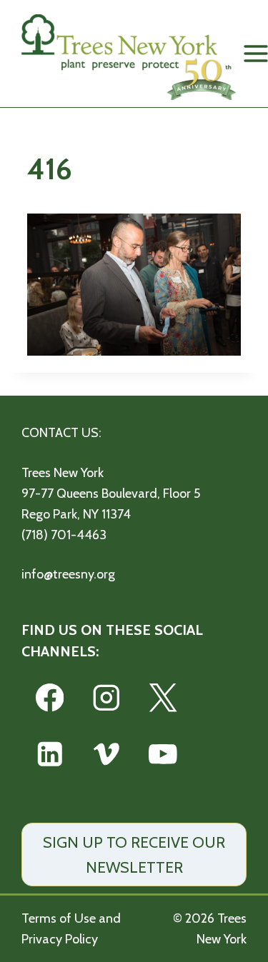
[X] (162, 697)
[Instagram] (106, 697)
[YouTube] (162, 754)
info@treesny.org (68, 574)
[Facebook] (49, 697)
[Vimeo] (106, 754)
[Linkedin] (49, 754)
